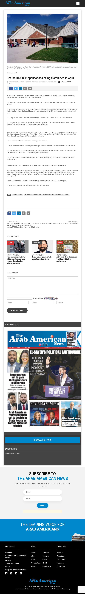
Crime (44, 559)
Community (37, 242)
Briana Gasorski (66, 82)
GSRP (67, 195)
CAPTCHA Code (37, 298)
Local (15, 73)
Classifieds (46, 566)
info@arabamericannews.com (15, 570)
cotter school (17, 195)
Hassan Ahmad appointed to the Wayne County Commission (42, 258)
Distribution (61, 559)
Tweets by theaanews (12, 453)
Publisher (60, 563)
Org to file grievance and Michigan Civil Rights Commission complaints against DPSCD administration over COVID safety (23, 225)
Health (44, 563)
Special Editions (42, 440)
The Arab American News (38, 586)
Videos (33, 566)
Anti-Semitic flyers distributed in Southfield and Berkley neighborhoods (66, 259)
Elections (45, 553)
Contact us (61, 566)
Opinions (45, 556)
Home (9, 73)
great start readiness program (53, 195)
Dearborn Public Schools (32, 195)
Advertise (60, 556)
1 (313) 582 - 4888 (12, 564)
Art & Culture (35, 563)
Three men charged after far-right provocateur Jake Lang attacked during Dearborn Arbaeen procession (16, 260)
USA (32, 556)
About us (60, 553)
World (33, 559)
